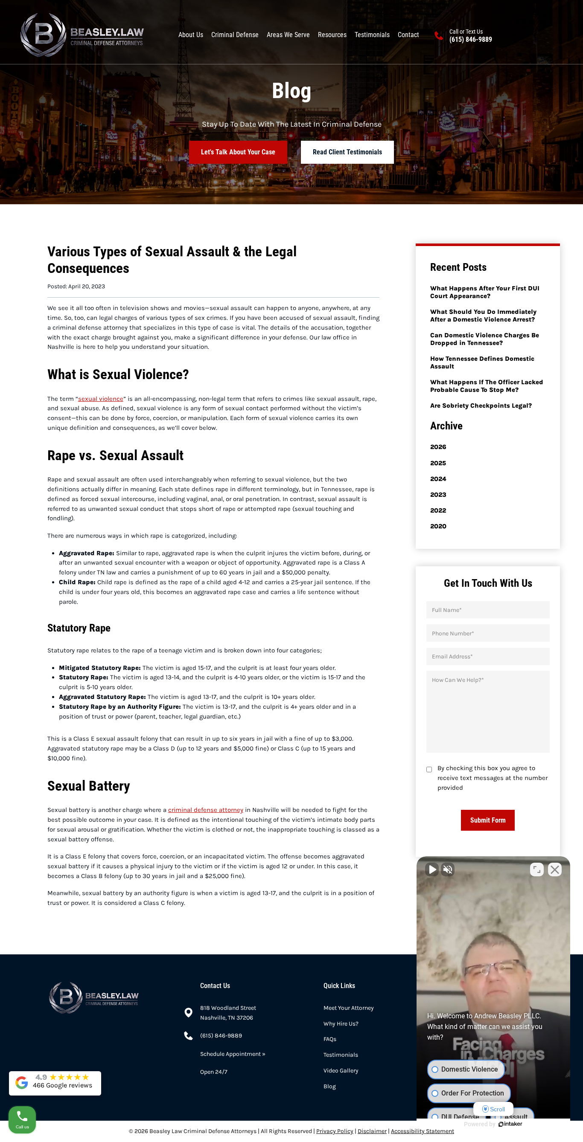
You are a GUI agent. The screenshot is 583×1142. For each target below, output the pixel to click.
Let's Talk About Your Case (238, 152)
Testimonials (372, 35)
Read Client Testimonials (347, 152)
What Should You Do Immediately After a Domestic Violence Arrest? (483, 315)
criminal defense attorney (205, 810)
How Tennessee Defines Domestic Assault (482, 362)
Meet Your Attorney (349, 1007)
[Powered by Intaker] (510, 1124)
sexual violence (100, 399)
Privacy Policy (334, 1131)
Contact (408, 35)
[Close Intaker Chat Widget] (555, 869)
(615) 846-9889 (470, 39)
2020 (438, 526)
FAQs (330, 1038)
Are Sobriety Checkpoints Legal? (481, 405)
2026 (438, 447)
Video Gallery (341, 1070)
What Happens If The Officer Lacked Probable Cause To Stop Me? (486, 386)
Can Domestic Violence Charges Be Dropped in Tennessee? (484, 339)
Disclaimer (372, 1131)
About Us (190, 35)
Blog (330, 1086)
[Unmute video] (432, 869)
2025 (438, 463)
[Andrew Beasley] (82, 35)
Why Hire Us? (341, 1023)
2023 (438, 495)
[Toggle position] (537, 869)
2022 (438, 510)
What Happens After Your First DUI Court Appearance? (484, 292)
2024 (438, 479)
